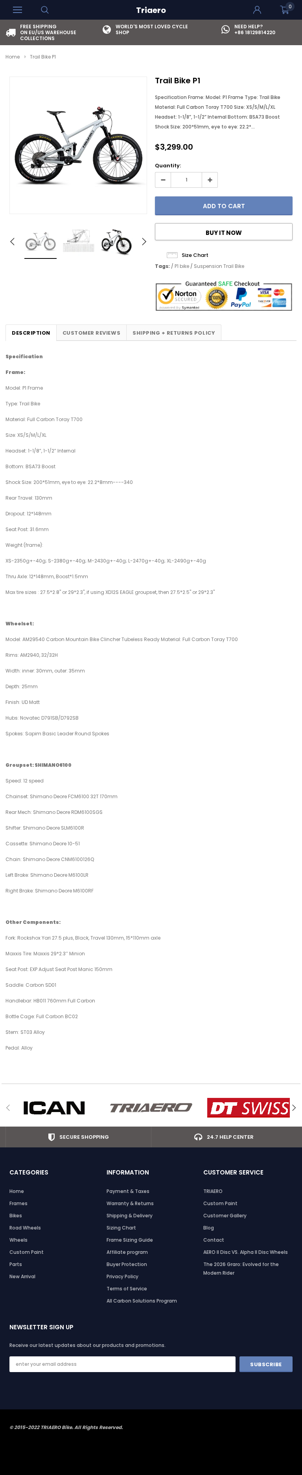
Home (13, 56)
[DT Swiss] (248, 1108)
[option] (54, 32)
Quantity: (168, 165)
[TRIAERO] (151, 1108)
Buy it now (224, 233)
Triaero (151, 10)
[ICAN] (54, 1108)
